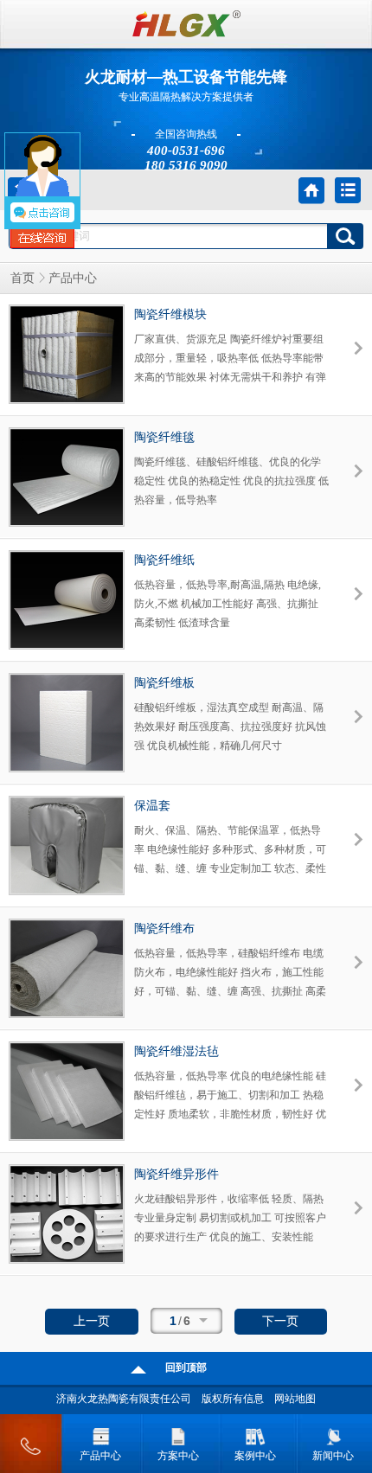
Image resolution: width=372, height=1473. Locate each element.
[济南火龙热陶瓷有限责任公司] (186, 34)
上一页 (92, 1321)
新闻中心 (333, 1456)
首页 (22, 278)
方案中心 (178, 1456)
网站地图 (295, 1399)
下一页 (280, 1321)
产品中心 (100, 1456)
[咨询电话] (30, 1439)
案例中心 (255, 1456)
